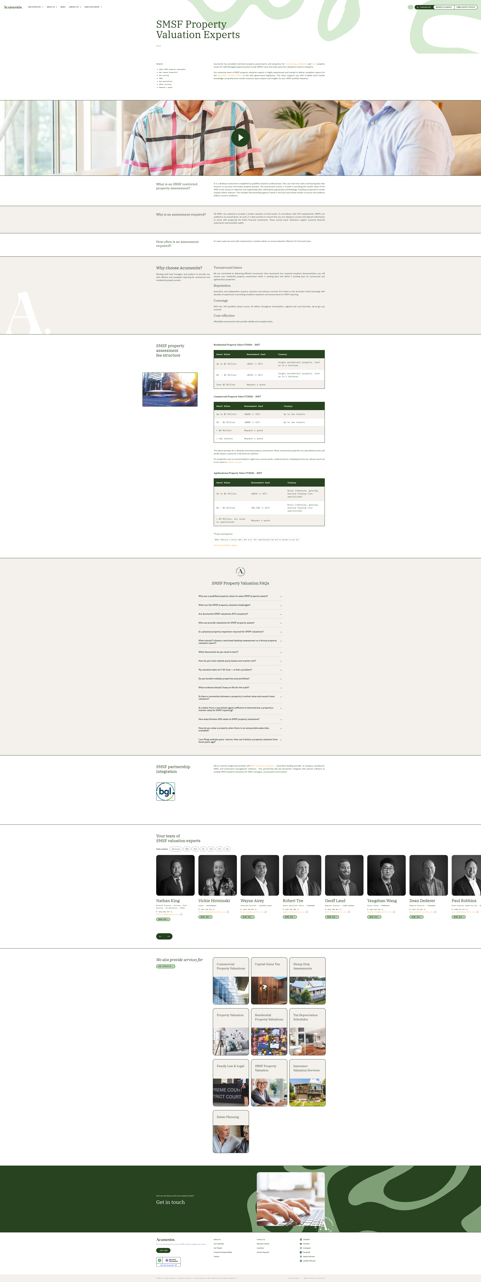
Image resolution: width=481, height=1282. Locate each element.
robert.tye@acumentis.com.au (295, 912)
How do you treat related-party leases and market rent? (227, 661)
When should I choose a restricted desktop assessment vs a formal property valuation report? (238, 641)
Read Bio (162, 919)
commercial (290, 64)
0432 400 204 (333, 909)
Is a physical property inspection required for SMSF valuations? (231, 631)
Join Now (163, 1250)
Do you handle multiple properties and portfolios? (224, 678)
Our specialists (165, 81)
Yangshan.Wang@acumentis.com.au (380, 912)
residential (302, 64)
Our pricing (164, 75)
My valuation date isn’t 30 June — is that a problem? (225, 669)
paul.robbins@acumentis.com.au (464, 912)
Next (168, 936)
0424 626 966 (375, 909)
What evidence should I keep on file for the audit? (224, 687)
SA (203, 849)
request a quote (234, 462)
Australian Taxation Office (230, 75)
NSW (186, 849)
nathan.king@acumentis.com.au (168, 914)
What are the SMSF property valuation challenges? (224, 605)
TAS (211, 849)
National (176, 849)
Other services (165, 84)
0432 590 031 (248, 909)
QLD (195, 849)
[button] (411, 7)
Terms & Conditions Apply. (225, 545)
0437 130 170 (206, 909)
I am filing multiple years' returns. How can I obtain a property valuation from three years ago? (238, 740)
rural (314, 64)
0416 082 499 (164, 912)
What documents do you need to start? (218, 652)
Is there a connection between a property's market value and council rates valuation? (237, 697)
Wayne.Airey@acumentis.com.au (253, 912)
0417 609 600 (290, 909)
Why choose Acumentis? (168, 72)
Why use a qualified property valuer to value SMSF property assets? (233, 596)
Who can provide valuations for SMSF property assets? (227, 623)
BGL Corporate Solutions (262, 765)
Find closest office (465, 7)
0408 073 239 (459, 909)
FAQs (161, 78)
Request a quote (165, 87)
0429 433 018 (417, 909)
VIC (219, 849)
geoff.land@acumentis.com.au (337, 912)
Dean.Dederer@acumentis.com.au (422, 912)
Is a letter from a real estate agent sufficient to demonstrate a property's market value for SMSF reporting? (236, 709)
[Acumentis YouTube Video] (240, 138)
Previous (160, 936)
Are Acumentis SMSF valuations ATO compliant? (223, 614)
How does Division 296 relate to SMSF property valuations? (229, 719)
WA (227, 849)
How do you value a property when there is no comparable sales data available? (234, 729)
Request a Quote (444, 7)
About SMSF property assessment (172, 69)
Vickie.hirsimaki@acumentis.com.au (212, 912)
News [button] (63, 7)
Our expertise (164, 966)
